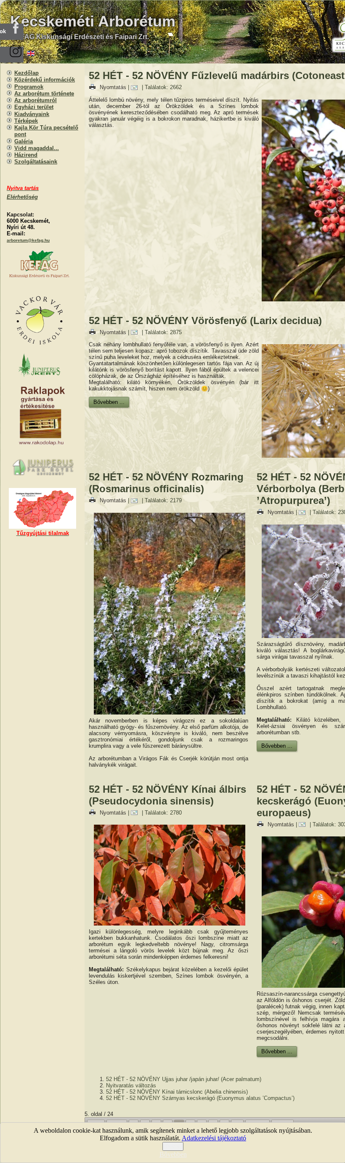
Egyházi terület (33, 107)
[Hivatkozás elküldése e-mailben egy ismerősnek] (136, 87)
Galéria (23, 141)
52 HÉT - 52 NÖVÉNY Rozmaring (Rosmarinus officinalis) (166, 482)
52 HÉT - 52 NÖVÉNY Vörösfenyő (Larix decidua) (205, 320)
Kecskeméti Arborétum (92, 21)
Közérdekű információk (44, 79)
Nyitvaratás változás (131, 1085)
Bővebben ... (109, 402)
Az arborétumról (35, 100)
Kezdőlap (26, 73)
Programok (28, 87)
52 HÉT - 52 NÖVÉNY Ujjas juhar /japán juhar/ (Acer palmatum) (183, 1079)
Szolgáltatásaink (35, 161)
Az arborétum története (44, 93)
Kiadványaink (31, 114)
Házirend (25, 155)
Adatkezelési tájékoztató (214, 1138)
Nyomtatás (113, 87)
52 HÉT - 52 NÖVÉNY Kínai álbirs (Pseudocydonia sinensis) (167, 795)
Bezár (173, 1146)
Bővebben (173, 1154)
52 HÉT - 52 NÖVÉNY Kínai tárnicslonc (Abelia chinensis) (177, 1092)
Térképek (26, 121)
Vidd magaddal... (36, 148)
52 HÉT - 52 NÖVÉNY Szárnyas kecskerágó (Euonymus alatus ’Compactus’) (200, 1098)
